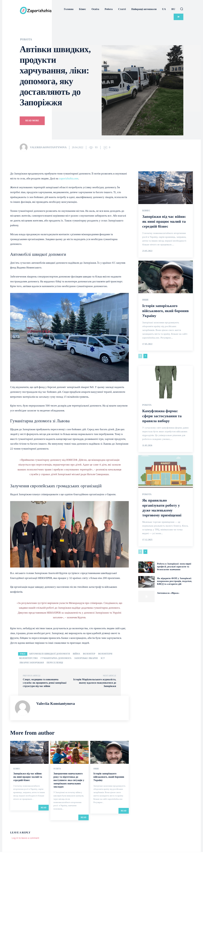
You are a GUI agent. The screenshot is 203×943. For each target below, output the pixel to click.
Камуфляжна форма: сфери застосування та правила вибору (162, 416)
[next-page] (145, 356)
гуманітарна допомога (56, 658)
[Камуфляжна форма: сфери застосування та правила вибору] (165, 382)
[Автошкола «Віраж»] (146, 596)
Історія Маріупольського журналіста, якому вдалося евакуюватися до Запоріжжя (94, 682)
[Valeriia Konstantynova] (24, 147)
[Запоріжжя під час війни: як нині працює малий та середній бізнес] (29, 752)
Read (43, 808)
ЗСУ (103, 658)
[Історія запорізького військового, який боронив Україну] (109, 752)
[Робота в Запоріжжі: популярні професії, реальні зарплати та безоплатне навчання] (146, 567)
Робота (26, 39)
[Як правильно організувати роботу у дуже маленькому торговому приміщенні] (165, 471)
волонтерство (28, 658)
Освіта (57, 769)
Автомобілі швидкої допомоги (49, 654)
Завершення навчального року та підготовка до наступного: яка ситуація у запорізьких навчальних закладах (68, 780)
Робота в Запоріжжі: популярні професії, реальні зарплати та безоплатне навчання (174, 566)
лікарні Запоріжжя (31, 662)
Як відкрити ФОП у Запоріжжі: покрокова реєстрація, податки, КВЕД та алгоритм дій (174, 581)
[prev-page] (140, 356)
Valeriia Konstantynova (48, 147)
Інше (96, 769)
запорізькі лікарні (86, 658)
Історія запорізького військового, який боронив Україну (108, 777)
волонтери (105, 654)
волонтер (89, 654)
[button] (181, 9)
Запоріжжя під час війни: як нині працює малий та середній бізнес (27, 777)
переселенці (55, 662)
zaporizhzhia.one (68, 178)
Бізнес (16, 769)
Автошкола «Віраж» (168, 593)
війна (76, 654)
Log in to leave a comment (25, 838)
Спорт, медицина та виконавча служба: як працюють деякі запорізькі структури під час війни (44, 682)
